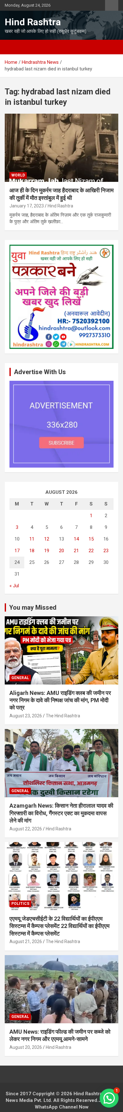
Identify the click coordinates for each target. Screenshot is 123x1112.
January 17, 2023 (26, 205)
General (20, 678)
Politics (20, 903)
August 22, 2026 (25, 828)
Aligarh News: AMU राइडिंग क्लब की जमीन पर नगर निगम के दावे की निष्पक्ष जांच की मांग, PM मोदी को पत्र (60, 700)
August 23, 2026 (25, 715)
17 (17, 550)
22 (91, 550)
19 (46, 550)
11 (31, 539)
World (18, 175)
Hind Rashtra (33, 21)
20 (61, 550)
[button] (109, 1098)
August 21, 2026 (25, 941)
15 (91, 539)
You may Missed (32, 607)
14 (76, 539)
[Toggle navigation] (12, 47)
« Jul (14, 586)
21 (76, 550)
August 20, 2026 (25, 1047)
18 (31, 550)
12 (46, 539)
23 (105, 550)
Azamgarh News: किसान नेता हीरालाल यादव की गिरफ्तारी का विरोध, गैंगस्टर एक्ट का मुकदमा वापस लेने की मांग (61, 813)
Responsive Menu (111, 5)
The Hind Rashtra (63, 715)
